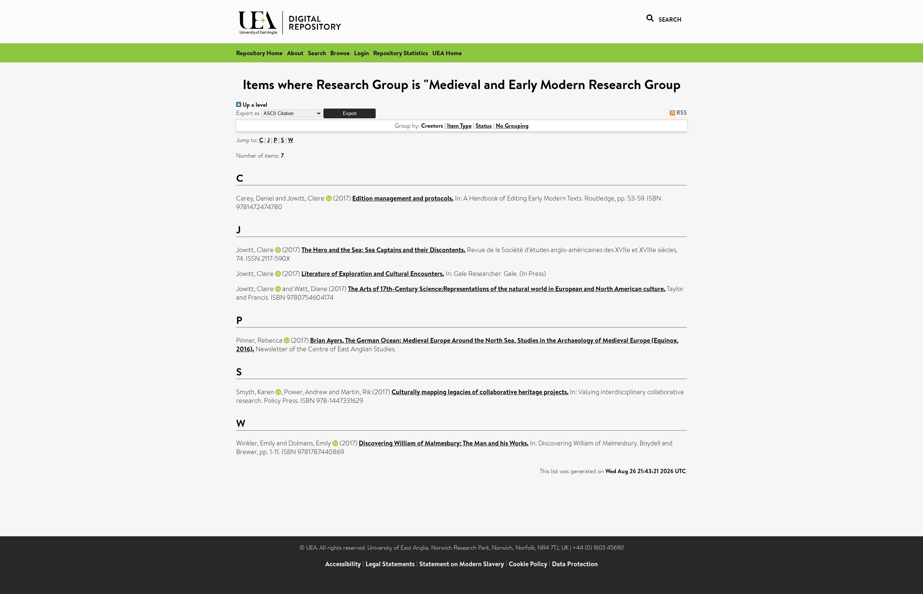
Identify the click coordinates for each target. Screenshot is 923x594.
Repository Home (259, 53)
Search (317, 53)
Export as (248, 113)
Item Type (459, 125)
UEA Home (447, 53)
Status (484, 125)
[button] (349, 113)
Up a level (254, 105)
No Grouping (512, 125)
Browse (340, 53)
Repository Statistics (400, 53)
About (295, 53)
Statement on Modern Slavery (461, 563)
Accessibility (343, 563)
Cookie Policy (528, 563)
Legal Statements (390, 563)
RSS (681, 112)
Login (361, 53)
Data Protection (575, 563)
